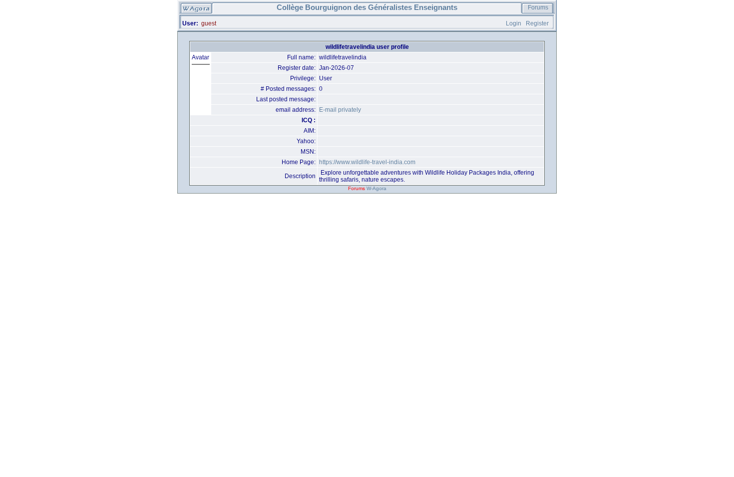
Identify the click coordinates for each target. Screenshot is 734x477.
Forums (538, 7)
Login (513, 23)
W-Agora (376, 188)
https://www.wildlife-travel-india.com (367, 162)
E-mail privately (340, 109)
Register (537, 23)
